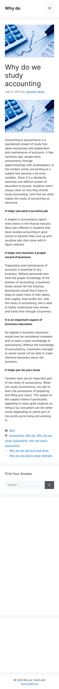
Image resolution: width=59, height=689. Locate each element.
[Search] (49, 485)
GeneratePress (29, 683)
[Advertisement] (29, 559)
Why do (12, 8)
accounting (16, 435)
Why (12, 430)
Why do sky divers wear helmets (30, 455)
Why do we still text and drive (29, 450)
